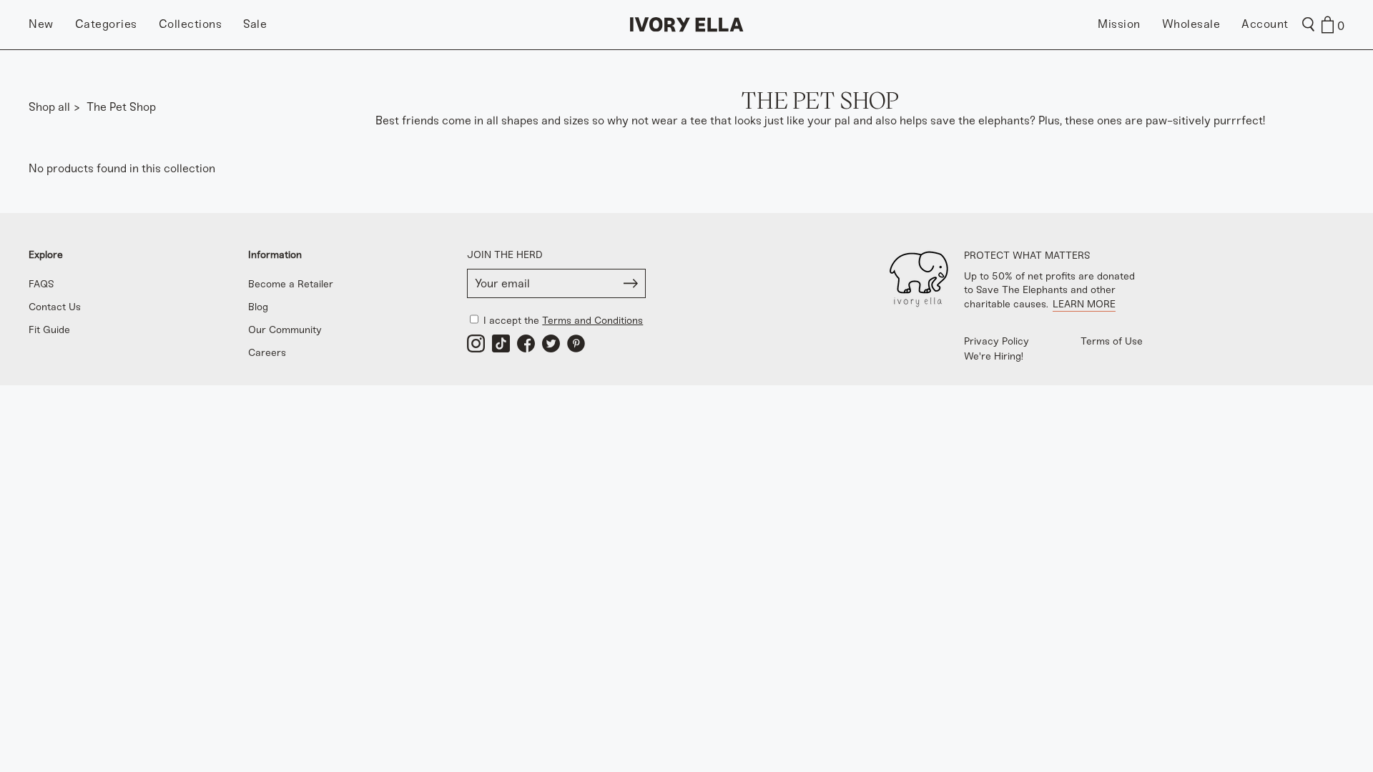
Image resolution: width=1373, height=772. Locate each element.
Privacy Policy (996, 341)
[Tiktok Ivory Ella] (501, 343)
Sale (255, 24)
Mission (1119, 24)
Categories (106, 24)
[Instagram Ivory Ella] (476, 343)
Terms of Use (1112, 341)
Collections (190, 24)
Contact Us (55, 307)
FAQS (41, 284)
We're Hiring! (993, 356)
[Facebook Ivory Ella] (526, 343)
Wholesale (1191, 24)
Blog (258, 307)
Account (1265, 24)
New (41, 24)
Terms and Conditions (592, 321)
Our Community (285, 330)
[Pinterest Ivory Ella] (576, 343)
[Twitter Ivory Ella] (551, 343)
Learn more (1084, 304)
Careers (267, 353)
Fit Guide (49, 330)
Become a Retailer (290, 284)
